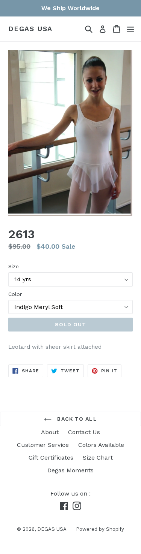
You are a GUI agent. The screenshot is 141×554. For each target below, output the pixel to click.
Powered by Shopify (100, 529)
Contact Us (84, 432)
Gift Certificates (51, 457)
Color (15, 294)
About (50, 432)
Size (13, 266)
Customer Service (43, 444)
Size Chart (98, 457)
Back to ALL (76, 419)
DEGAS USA (30, 29)
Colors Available (101, 444)
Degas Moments (70, 470)
